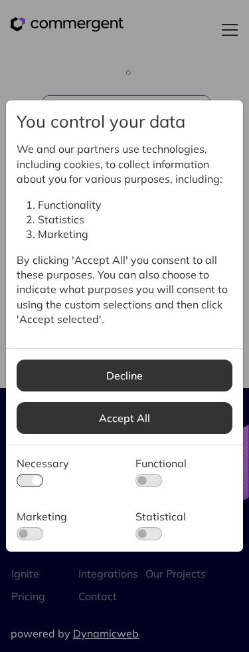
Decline (124, 375)
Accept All (124, 418)
